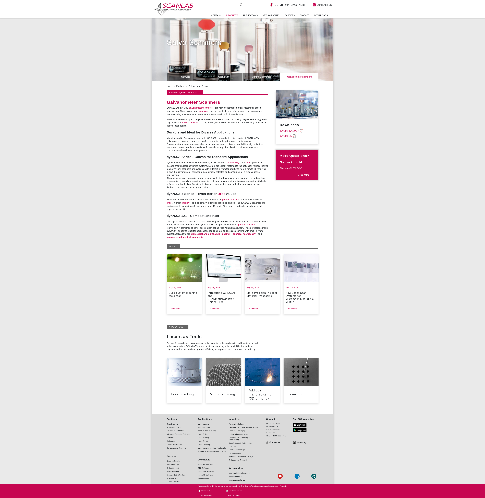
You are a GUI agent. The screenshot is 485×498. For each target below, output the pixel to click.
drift (248, 162)
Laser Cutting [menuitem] (203, 441)
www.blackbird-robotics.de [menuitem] (239, 473)
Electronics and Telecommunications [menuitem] (243, 427)
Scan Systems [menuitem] (172, 424)
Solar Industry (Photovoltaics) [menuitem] (240, 443)
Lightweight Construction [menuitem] (238, 434)
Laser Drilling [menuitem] (203, 434)
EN (281, 5)
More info (283, 486)
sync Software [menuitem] (205, 475)
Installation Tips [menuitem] (173, 465)
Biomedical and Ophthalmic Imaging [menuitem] (212, 451)
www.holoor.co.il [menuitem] (235, 476)
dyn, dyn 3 (289, 131)
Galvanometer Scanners (299, 77)
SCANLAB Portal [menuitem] (173, 482)
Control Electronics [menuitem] (174, 444)
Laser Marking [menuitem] (203, 424)
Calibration (223, 77)
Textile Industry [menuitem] (235, 453)
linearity (185, 203)
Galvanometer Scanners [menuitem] (176, 448)
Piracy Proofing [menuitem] (173, 471)
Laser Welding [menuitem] (203, 438)
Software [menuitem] (170, 438)
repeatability (233, 162)
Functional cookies (235, 491)
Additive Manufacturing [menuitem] (207, 431)
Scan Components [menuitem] (174, 427)
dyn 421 (286, 136)
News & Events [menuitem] (271, 15)
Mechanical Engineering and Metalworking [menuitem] (240, 438)
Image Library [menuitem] (203, 478)
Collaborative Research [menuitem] (238, 460)
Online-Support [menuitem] (173, 468)
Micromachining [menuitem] (204, 427)
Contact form (303, 175)
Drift (221, 194)
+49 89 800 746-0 (294, 168)
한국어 (302, 5)
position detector (189, 122)
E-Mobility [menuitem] (233, 446)
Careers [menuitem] (290, 15)
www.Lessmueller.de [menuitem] (237, 480)
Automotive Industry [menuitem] (237, 424)
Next (325, 282)
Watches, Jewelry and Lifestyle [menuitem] (241, 457)
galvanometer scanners (201, 108)
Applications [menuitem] (250, 15)
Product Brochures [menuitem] (205, 465)
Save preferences (206, 495)
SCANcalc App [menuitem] (172, 478)
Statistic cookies (206, 491)
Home (169, 86)
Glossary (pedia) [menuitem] (176, 475)
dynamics (203, 111)
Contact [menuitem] (304, 15)
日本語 (294, 5)
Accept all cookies (234, 495)
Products (180, 86)
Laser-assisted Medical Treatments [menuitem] (212, 448)
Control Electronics (261, 77)
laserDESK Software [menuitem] (206, 471)
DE (276, 5)
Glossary (301, 443)
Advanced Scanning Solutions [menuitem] (178, 434)
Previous (162, 76)
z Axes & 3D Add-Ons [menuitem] (175, 431)
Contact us (274, 442)
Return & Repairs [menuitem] (173, 461)
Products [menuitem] (232, 15)
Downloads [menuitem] (321, 15)
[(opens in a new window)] (300, 425)
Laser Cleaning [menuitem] (204, 444)
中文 (287, 5)
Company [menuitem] (216, 15)
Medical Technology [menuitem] (237, 450)
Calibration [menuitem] (171, 441)
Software (185, 77)
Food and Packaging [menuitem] (237, 431)
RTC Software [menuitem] (203, 468)
